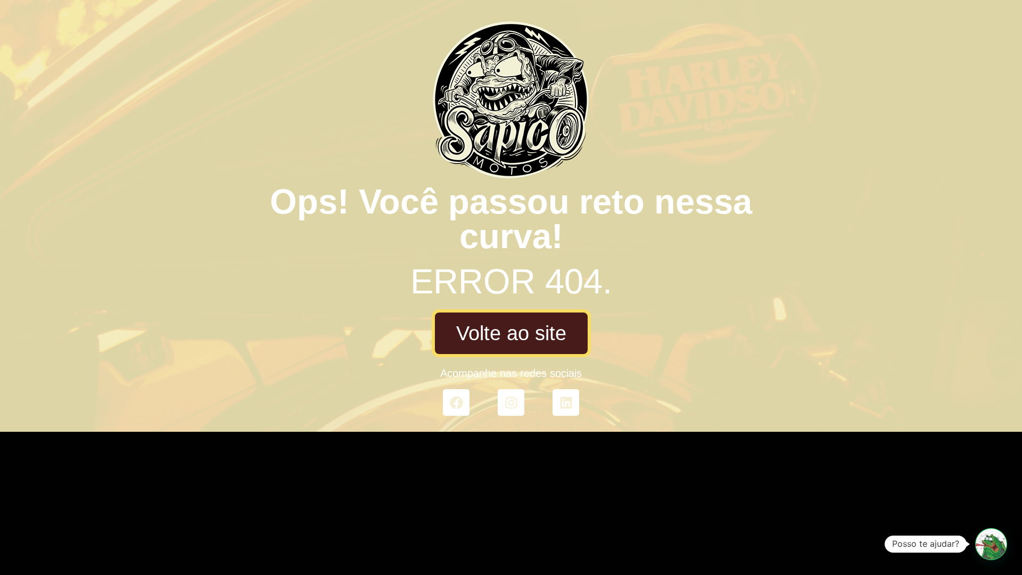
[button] (991, 544)
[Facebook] (456, 402)
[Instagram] (511, 402)
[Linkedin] (566, 402)
